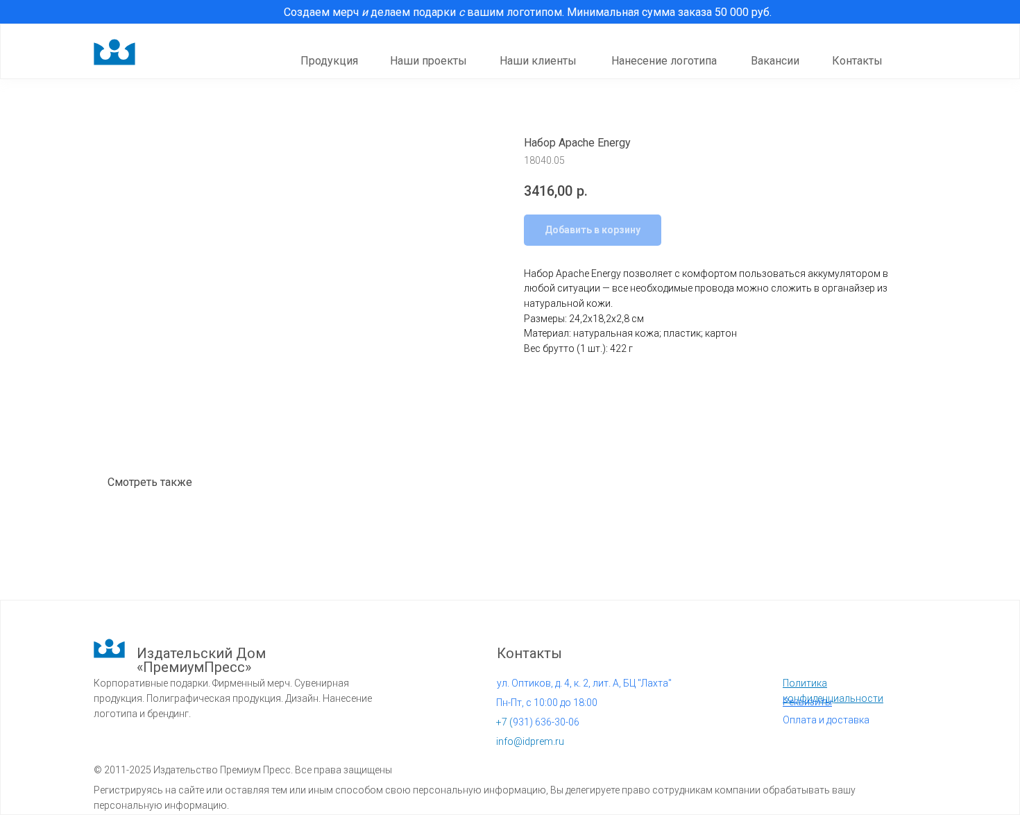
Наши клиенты (538, 60)
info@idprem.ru (530, 741)
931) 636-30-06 (537, 722)
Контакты (857, 60)
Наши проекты (428, 60)
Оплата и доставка (826, 719)
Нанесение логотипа (664, 60)
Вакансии (775, 60)
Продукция (329, 60)
